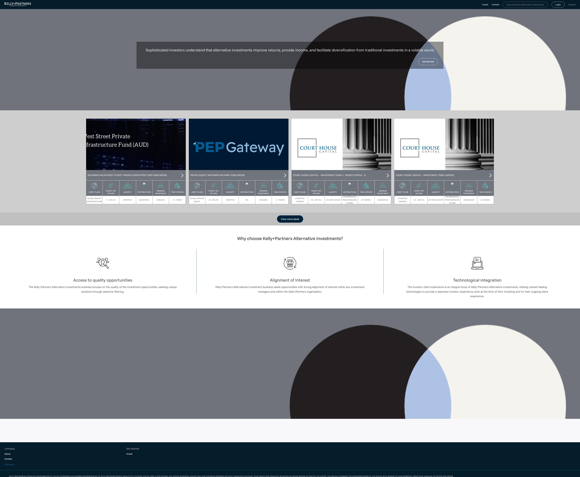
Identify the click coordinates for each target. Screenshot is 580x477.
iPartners (9, 464)
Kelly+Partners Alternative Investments (525, 4)
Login (558, 4)
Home (8, 453)
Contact (495, 4)
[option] (136, 144)
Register (572, 4)
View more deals (290, 219)
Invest (485, 4)
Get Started (428, 61)
